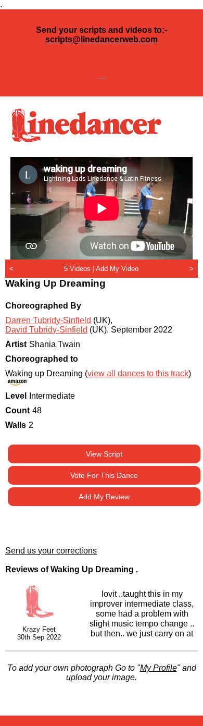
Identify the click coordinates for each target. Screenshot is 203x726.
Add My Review (104, 497)
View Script (104, 454)
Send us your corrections (51, 550)
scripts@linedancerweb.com (101, 39)
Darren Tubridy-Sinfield (48, 320)
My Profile (158, 667)
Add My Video (117, 269)
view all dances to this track (137, 373)
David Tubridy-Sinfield (46, 329)
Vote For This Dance (104, 475)
